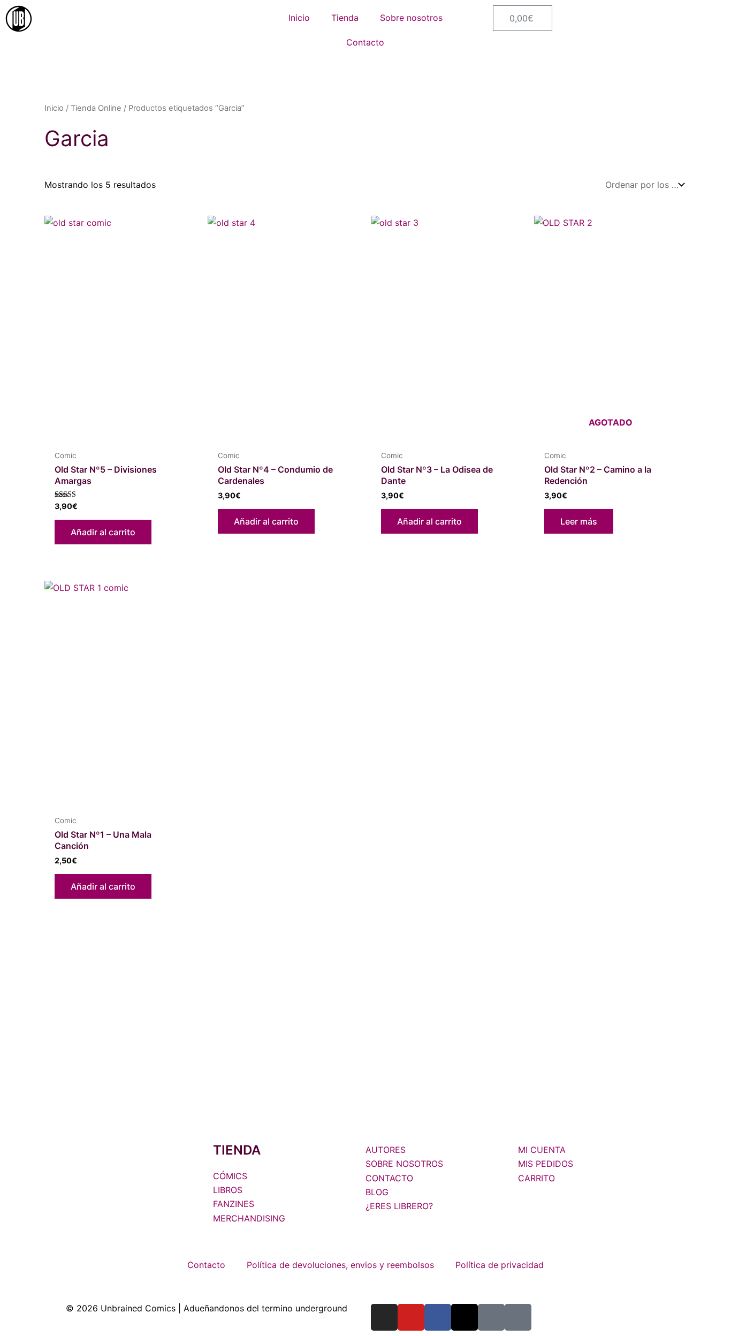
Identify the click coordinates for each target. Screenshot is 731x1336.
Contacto (365, 42)
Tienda (345, 17)
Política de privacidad (499, 1264)
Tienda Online (96, 108)
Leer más (578, 521)
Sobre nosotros (411, 17)
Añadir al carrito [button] (103, 532)
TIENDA (237, 1150)
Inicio (299, 17)
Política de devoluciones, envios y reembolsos (340, 1264)
